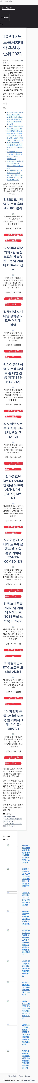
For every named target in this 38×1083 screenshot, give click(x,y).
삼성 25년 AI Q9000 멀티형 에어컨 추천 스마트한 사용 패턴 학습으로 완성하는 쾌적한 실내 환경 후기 (26, 942)
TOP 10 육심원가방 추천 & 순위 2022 (12, 820)
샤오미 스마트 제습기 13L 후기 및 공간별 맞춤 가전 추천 (26, 898)
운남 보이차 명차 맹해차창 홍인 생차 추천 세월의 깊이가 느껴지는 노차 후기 (26, 853)
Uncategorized (9, 816)
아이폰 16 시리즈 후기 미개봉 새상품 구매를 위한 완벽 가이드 (26, 968)
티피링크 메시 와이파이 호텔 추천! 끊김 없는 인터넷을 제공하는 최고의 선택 (26, 1059)
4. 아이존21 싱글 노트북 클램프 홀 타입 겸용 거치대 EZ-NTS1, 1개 (14, 133)
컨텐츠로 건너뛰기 (7, 1)
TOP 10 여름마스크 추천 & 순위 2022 (12, 824)
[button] (1, 24)
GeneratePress (29, 1080)
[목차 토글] (4, 108)
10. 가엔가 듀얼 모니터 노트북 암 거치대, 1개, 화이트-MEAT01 (15, 177)
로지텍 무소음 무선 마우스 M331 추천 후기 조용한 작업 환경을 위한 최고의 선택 (26, 1034)
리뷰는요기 (8, 8)
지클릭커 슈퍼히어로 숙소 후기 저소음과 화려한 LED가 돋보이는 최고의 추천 (26, 877)
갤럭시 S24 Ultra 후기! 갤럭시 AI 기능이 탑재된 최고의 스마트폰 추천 (26, 1009)
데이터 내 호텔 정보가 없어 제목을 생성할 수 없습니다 (26, 988)
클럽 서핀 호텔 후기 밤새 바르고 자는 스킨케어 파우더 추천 (26, 917)
